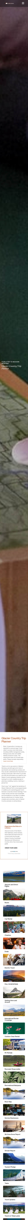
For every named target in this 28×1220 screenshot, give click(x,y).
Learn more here (8, 761)
